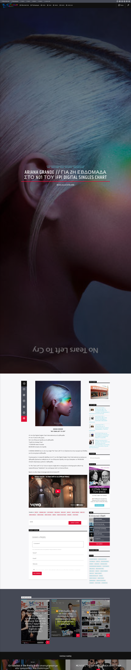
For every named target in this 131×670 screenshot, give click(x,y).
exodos (97, 564)
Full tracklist (99, 544)
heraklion (42, 512)
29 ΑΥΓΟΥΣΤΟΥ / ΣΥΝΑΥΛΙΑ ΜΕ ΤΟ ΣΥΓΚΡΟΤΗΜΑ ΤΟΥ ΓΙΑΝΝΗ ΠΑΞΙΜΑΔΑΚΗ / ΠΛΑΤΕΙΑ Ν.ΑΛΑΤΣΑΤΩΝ (99, 411)
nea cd (82, 512)
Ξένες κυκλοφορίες (78, 167)
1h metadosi (93, 559)
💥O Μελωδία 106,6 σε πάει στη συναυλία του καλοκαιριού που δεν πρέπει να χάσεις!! (65, 617)
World (62, 167)
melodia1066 (99, 568)
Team (28, 1)
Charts (22, 1)
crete (36, 512)
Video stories (55, 167)
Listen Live (47, 1)
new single (32, 514)
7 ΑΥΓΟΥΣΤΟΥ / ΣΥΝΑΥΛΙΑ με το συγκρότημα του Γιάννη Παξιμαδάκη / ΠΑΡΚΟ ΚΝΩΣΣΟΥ (99, 427)
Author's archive (75, 523)
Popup (121, 5)
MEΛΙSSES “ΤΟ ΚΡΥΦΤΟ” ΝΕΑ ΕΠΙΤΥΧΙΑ (98, 666)
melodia (57, 512)
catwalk (92, 561)
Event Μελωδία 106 (87, 601)
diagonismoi (105, 561)
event (91, 564)
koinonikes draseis (95, 566)
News (48, 167)
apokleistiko (102, 559)
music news (75, 512)
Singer (69, 514)
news (54, 514)
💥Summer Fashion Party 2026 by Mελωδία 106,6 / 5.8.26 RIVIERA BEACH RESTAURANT (96, 618)
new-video (48, 514)
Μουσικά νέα (6, 1)
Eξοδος (24, 601)
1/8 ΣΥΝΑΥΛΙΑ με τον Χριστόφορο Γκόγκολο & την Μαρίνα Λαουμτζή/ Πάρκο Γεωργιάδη (102, 436)
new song (40, 514)
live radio (50, 512)
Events (40, 1)
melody (63, 512)
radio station (61, 514)
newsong (92, 580)
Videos (34, 1)
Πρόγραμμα (15, 1)
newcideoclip (94, 575)
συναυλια (104, 583)
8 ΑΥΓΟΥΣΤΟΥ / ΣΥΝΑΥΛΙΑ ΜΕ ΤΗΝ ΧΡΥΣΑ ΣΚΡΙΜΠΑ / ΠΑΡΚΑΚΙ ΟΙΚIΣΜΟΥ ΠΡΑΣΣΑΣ (98, 419)
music (69, 512)
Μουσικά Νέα (68, 167)
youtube (75, 514)
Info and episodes (99, 505)
